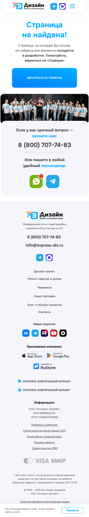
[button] (72, 6)
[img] (62, 6)
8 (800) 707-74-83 (44, 237)
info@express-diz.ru (44, 245)
